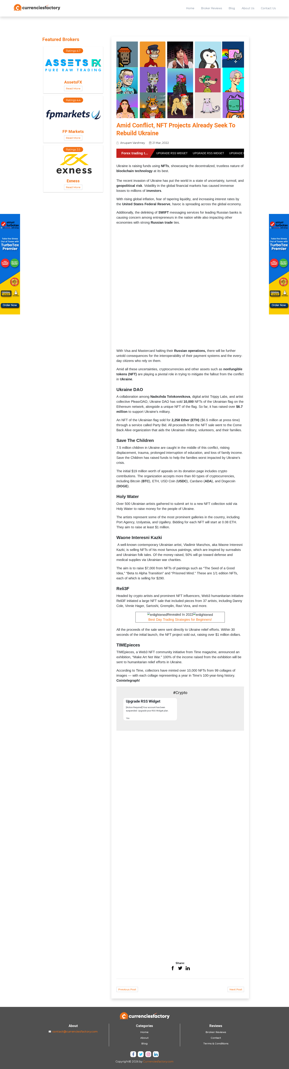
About (144, 1037)
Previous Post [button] (127, 989)
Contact (216, 1037)
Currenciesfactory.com (158, 1061)
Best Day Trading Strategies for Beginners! (180, 619)
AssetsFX (73, 82)
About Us (248, 8)
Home (190, 8)
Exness (73, 181)
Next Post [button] (235, 989)
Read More (73, 88)
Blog (232, 8)
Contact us (268, 8)
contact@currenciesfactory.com (75, 1031)
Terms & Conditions (215, 1043)
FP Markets (73, 131)
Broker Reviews (211, 8)
